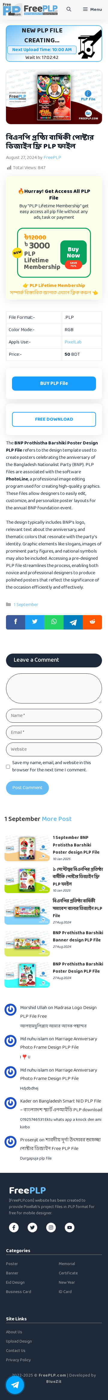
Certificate (68, 1273)
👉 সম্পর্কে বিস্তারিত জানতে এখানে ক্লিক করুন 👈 (54, 289)
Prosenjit (29, 1140)
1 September (26, 605)
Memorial (67, 1264)
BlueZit (54, 1381)
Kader (26, 1101)
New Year (67, 1282)
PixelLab (73, 342)
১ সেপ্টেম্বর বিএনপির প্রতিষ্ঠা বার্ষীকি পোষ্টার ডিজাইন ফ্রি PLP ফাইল (78, 877)
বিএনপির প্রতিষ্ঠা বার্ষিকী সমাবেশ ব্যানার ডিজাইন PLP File (77, 909)
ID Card (65, 1292)
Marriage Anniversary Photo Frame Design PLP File (58, 1043)
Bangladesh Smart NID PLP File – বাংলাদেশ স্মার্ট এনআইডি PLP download (61, 1105)
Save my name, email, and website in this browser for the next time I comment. (51, 766)
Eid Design (15, 1282)
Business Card (18, 1292)
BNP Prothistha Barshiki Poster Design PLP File (78, 968)
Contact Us (16, 1350)
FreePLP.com (52, 1375)
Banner (12, 1273)
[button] (69, 10)
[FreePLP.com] (30, 10)
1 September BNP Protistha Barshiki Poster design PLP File (76, 845)
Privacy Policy (18, 1360)
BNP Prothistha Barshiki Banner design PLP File (78, 936)
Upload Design (19, 1341)
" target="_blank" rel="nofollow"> (54, 622)
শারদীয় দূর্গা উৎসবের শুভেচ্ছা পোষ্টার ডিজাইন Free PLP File (60, 1144)
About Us (14, 1332)
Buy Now (73, 254)
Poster (12, 1264)
